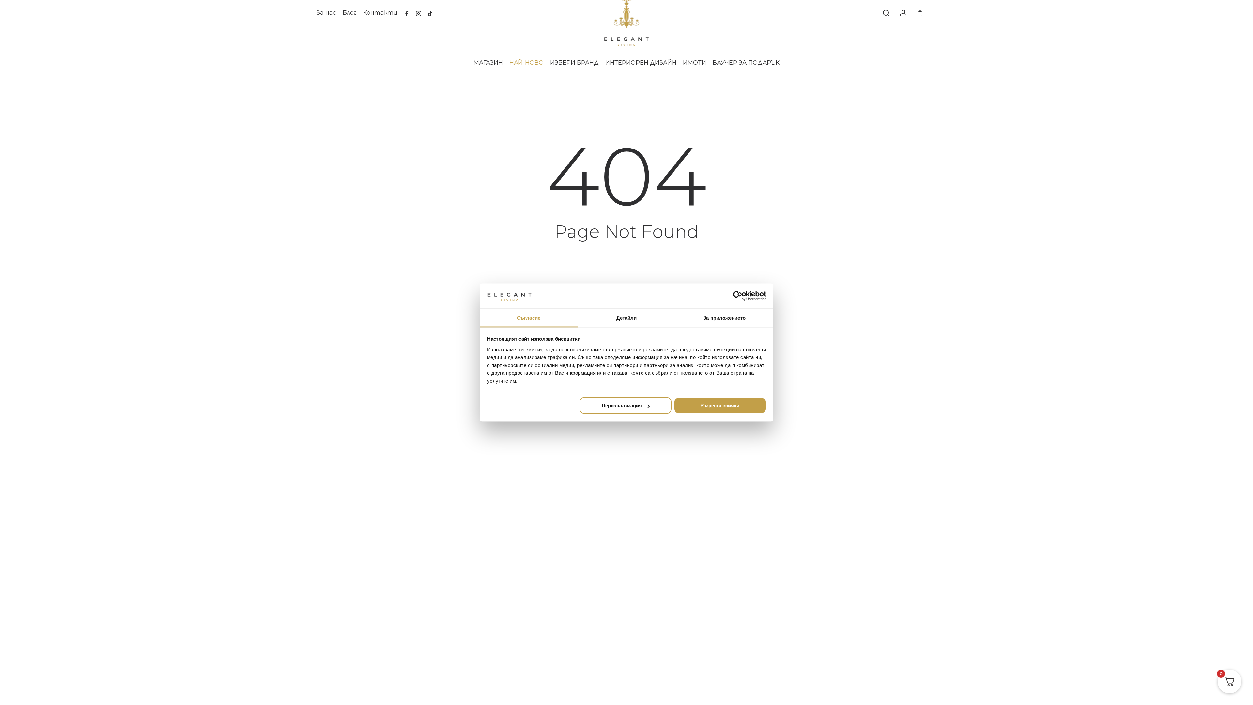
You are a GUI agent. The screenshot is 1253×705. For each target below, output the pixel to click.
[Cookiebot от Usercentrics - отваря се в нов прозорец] (737, 296)
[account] (903, 13)
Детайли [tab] (626, 317)
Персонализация (622, 405)
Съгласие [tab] (528, 317)
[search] (886, 13)
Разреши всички (719, 405)
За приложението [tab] (724, 317)
